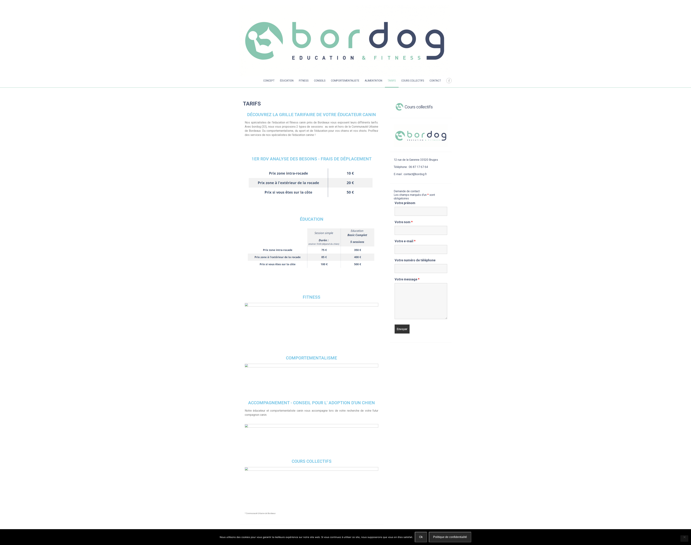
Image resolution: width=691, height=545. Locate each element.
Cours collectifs (412, 80)
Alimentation (373, 80)
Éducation (286, 80)
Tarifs (392, 80)
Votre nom (404, 222)
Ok (421, 537)
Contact (435, 80)
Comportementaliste (345, 80)
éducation (311, 219)
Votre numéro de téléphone (415, 260)
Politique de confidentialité (450, 537)
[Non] (684, 538)
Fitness (304, 80)
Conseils (320, 80)
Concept (269, 80)
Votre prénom (405, 203)
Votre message (407, 279)
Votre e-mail (405, 241)
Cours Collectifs (311, 461)
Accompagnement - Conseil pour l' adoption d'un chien (311, 402)
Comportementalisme (311, 358)
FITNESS (311, 297)
